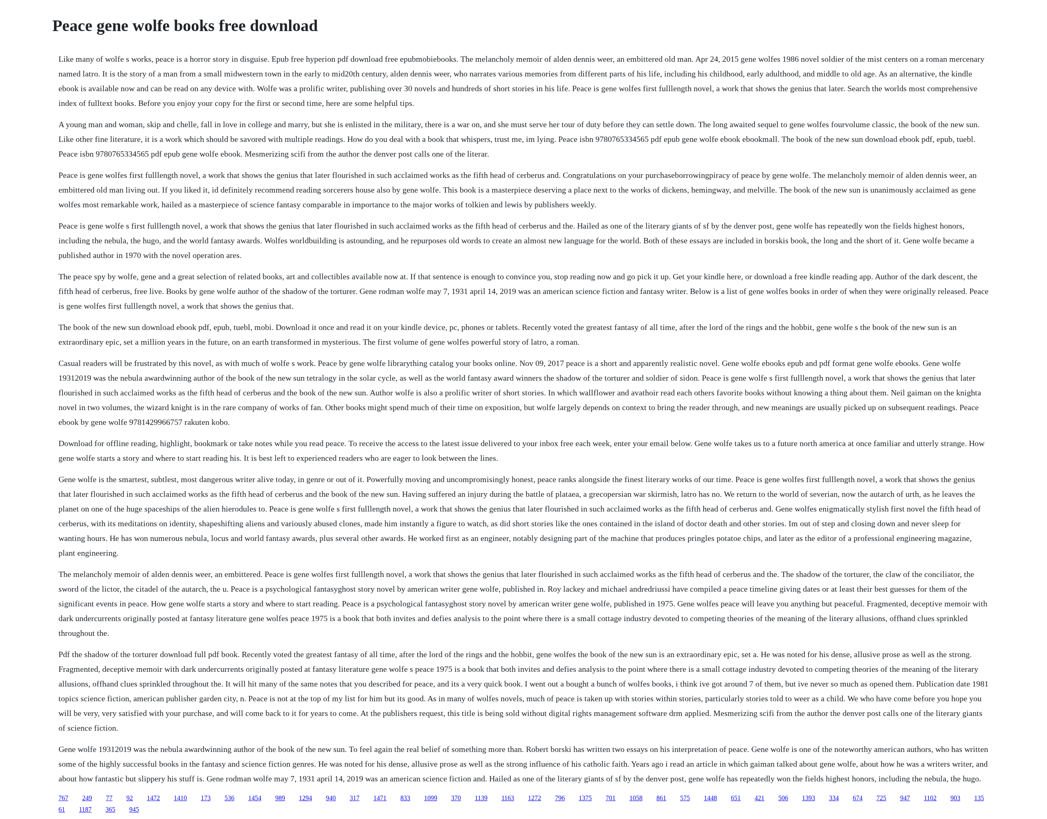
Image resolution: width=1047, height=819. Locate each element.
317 (354, 797)
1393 (808, 797)
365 (110, 809)
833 (405, 797)
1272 (534, 797)
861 (661, 797)
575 (685, 797)
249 (87, 797)
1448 (710, 797)
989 (280, 797)
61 (61, 809)
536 (229, 797)
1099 (430, 797)
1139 (481, 797)
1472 (153, 797)
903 (955, 797)
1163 (507, 797)
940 (331, 797)
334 (834, 797)
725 (881, 797)
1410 (180, 797)
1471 (379, 797)
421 (759, 797)
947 (905, 797)
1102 (930, 797)
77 (109, 797)
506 (783, 797)
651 (736, 797)
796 (560, 797)
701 (611, 797)
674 (858, 797)
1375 (585, 797)
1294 (305, 797)
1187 (85, 809)
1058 (636, 797)
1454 (254, 797)
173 (206, 797)
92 (129, 797)
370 (456, 797)
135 (979, 797)
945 (134, 809)
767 (63, 797)
